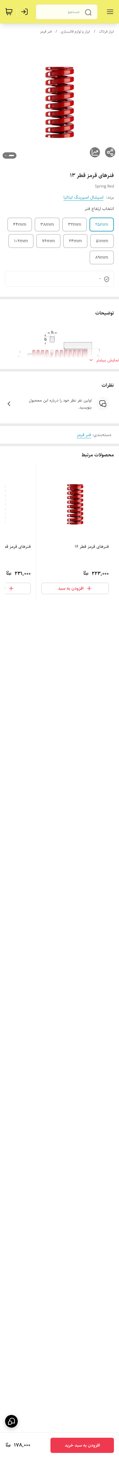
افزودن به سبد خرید (82, 1445)
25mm (101, 224)
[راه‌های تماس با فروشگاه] (11, 1421)
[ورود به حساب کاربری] (26, 11)
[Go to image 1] (11, 155)
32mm (74, 224)
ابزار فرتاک (106, 32)
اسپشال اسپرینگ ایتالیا (83, 197)
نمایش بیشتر (107, 360)
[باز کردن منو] (109, 12)
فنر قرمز (46, 32)
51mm (102, 241)
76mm (48, 241)
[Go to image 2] (5, 155)
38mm (47, 224)
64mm (75, 241)
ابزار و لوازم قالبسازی (75, 32)
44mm (19, 224)
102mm (21, 241)
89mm (101, 257)
